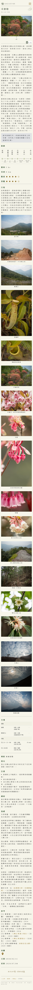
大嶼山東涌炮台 (18, 938)
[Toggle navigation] (29, 3)
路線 (8, 978)
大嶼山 (14, 978)
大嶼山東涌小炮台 (19, 934)
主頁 (3, 978)
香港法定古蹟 (24, 943)
